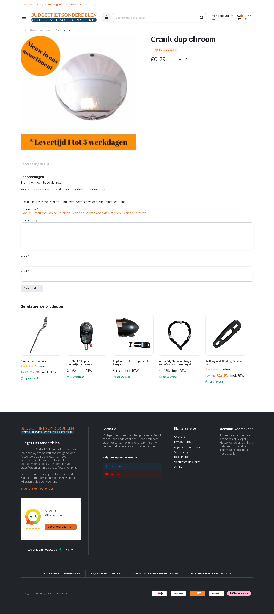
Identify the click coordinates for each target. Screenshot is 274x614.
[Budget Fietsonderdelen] (64, 17)
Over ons (27, 4)
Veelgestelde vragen (49, 4)
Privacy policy (73, 4)
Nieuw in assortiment (41, 30)
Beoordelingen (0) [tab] (35, 164)
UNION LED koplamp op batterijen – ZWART (81, 362)
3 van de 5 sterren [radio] (83, 213)
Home (23, 30)
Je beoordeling (30, 220)
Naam (25, 256)
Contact (179, 467)
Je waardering (30, 209)
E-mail (25, 271)
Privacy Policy (182, 442)
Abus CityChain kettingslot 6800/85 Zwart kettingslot (177, 362)
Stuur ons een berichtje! (37, 488)
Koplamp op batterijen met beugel (130, 362)
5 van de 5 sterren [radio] (134, 213)
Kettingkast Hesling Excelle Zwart (223, 362)
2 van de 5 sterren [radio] (57, 213)
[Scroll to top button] (265, 605)
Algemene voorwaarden (189, 447)
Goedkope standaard (34, 361)
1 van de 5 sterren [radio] (33, 213)
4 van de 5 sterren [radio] (108, 213)
